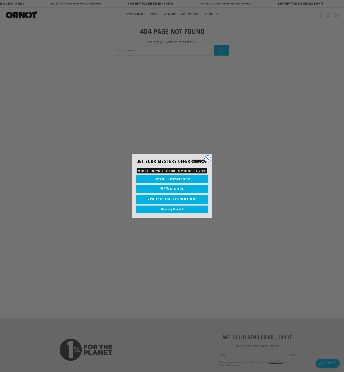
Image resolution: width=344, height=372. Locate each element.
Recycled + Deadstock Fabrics (172, 179)
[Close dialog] (208, 159)
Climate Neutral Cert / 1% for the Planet (172, 199)
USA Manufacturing (172, 188)
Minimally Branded (172, 209)
